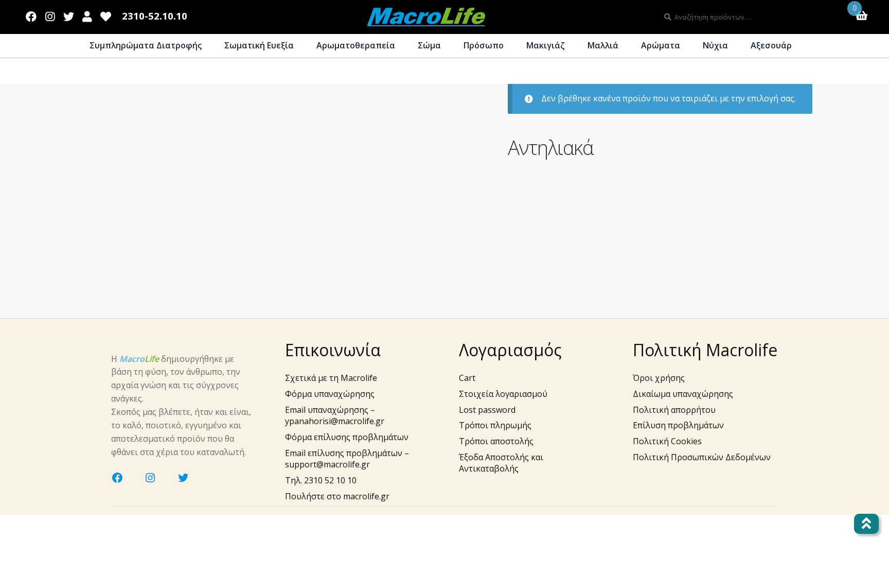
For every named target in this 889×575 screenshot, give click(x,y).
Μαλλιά (603, 45)
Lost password (487, 409)
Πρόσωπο (484, 45)
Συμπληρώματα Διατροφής (146, 45)
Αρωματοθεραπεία (355, 45)
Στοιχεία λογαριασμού (503, 393)
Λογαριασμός (87, 14)
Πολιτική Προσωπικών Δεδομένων (702, 457)
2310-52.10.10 (154, 16)
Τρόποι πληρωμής (495, 425)
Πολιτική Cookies (667, 441)
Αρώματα (660, 45)
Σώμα (429, 45)
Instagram (50, 14)
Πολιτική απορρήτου (674, 409)
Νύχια (715, 45)
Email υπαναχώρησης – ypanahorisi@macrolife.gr (334, 415)
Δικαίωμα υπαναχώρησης (683, 393)
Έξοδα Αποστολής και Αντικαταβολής (501, 463)
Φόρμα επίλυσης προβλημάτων (346, 437)
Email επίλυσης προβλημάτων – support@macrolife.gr (347, 459)
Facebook (31, 14)
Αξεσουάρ (771, 45)
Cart (467, 378)
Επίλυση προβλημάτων (678, 425)
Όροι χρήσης (659, 378)
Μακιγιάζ (545, 45)
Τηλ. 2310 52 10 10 (321, 480)
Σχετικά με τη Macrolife (331, 378)
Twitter (68, 14)
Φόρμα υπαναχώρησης (330, 393)
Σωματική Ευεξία (259, 45)
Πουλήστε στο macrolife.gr (337, 496)
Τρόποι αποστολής (496, 441)
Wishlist (106, 14)
